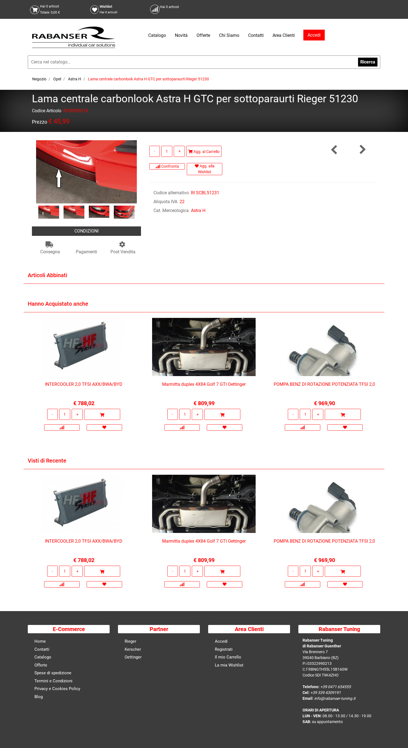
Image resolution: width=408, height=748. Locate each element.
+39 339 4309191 (325, 692)
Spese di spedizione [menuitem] (52, 672)
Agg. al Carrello (206, 151)
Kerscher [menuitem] (133, 649)
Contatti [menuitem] (256, 35)
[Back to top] (396, 735)
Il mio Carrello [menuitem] (228, 657)
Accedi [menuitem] (221, 641)
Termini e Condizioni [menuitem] (53, 680)
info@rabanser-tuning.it (335, 698)
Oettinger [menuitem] (133, 657)
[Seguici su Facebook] (369, 9)
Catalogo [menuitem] (157, 35)
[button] (86, 171)
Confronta (169, 166)
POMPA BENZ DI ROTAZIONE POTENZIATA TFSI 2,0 (324, 384)
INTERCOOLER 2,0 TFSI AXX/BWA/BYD (83, 384)
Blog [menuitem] (38, 696)
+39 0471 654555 (335, 687)
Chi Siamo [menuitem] (229, 35)
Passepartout (216, 743)
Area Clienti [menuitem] (284, 35)
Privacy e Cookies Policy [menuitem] (57, 688)
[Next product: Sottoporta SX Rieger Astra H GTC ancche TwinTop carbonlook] (362, 149)
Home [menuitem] (40, 641)
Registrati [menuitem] (224, 649)
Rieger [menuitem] (130, 641)
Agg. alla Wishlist (206, 169)
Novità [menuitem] (181, 35)
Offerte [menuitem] (203, 35)
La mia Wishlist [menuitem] (229, 665)
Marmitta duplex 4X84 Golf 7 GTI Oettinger (204, 384)
